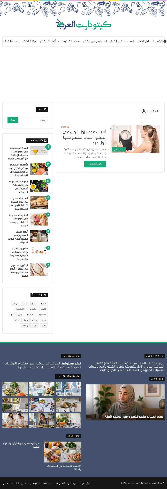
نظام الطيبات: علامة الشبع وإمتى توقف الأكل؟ (134, 416)
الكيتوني (33, 309)
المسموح (42, 315)
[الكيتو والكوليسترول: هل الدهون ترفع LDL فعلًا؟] (68, 420)
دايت (11, 315)
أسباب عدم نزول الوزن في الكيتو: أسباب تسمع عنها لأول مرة (84, 137)
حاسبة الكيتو (11, 41)
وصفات (25, 326)
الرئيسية (85, 483)
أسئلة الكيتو (29, 41)
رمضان (35, 320)
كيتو (17, 320)
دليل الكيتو (143, 41)
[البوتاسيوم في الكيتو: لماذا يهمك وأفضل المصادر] (15, 389)
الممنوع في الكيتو (95, 41)
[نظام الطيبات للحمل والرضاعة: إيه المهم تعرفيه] (15, 420)
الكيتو (43, 309)
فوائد (25, 320)
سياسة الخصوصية (40, 483)
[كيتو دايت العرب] (83, 24)
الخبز (34, 303)
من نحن (72, 483)
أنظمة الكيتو (47, 41)
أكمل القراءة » (95, 164)
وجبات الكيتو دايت (69, 41)
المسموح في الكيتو (122, 41)
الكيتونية (20, 309)
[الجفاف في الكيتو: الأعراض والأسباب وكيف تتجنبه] (68, 389)
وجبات (35, 326)
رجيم (44, 320)
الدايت (25, 303)
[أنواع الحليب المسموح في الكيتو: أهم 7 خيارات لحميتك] (39, 236)
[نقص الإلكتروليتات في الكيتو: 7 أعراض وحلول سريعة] (41, 420)
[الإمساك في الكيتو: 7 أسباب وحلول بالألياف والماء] (15, 405)
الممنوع (30, 315)
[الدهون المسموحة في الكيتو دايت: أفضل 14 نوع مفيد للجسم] (39, 219)
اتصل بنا (60, 483)
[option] (125, 402)
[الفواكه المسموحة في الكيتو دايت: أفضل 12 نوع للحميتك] (39, 186)
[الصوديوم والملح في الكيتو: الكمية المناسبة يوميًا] (41, 389)
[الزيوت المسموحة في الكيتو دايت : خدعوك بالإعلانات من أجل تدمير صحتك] (39, 150)
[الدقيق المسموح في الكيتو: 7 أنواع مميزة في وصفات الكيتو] (39, 269)
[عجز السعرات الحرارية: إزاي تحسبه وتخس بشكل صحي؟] (68, 405)
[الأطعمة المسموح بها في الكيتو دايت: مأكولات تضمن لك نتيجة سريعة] (39, 169)
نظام (44, 326)
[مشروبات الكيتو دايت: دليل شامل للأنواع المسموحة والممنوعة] (39, 251)
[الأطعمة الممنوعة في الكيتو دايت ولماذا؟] (62, 452)
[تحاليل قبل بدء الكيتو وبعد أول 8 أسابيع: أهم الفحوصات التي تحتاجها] (41, 405)
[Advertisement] (83, 74)
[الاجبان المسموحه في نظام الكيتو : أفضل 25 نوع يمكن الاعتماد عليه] (39, 202)
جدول (20, 315)
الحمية (43, 303)
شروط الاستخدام (14, 483)
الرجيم (15, 303)
